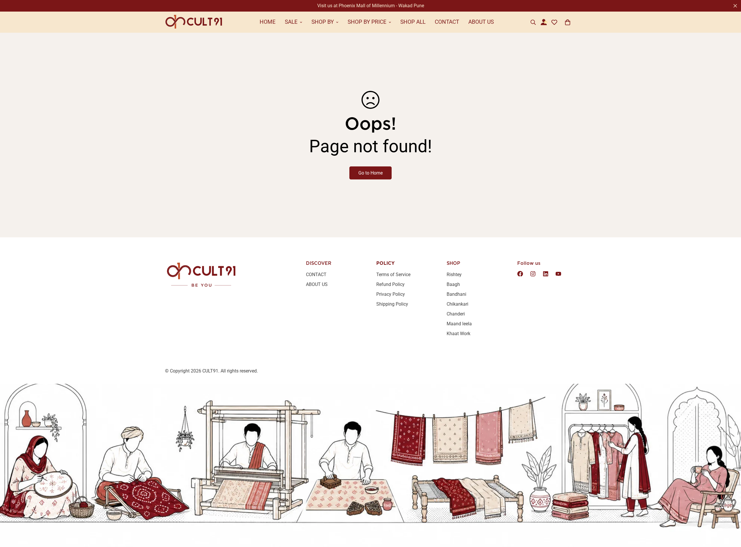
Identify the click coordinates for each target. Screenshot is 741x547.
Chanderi (456, 314)
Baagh (453, 284)
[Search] (533, 22)
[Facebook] (520, 274)
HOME (268, 22)
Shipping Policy (392, 304)
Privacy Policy (390, 294)
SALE (291, 22)
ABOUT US (481, 22)
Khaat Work (458, 333)
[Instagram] (533, 274)
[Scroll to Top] (729, 515)
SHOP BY (322, 22)
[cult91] (194, 22)
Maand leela (459, 323)
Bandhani (456, 294)
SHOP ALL (412, 22)
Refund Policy (390, 284)
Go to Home (370, 173)
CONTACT (447, 22)
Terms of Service (393, 274)
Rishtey (454, 274)
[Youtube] (558, 274)
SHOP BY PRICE (367, 22)
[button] (567, 22)
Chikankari (457, 304)
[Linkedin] (546, 274)
